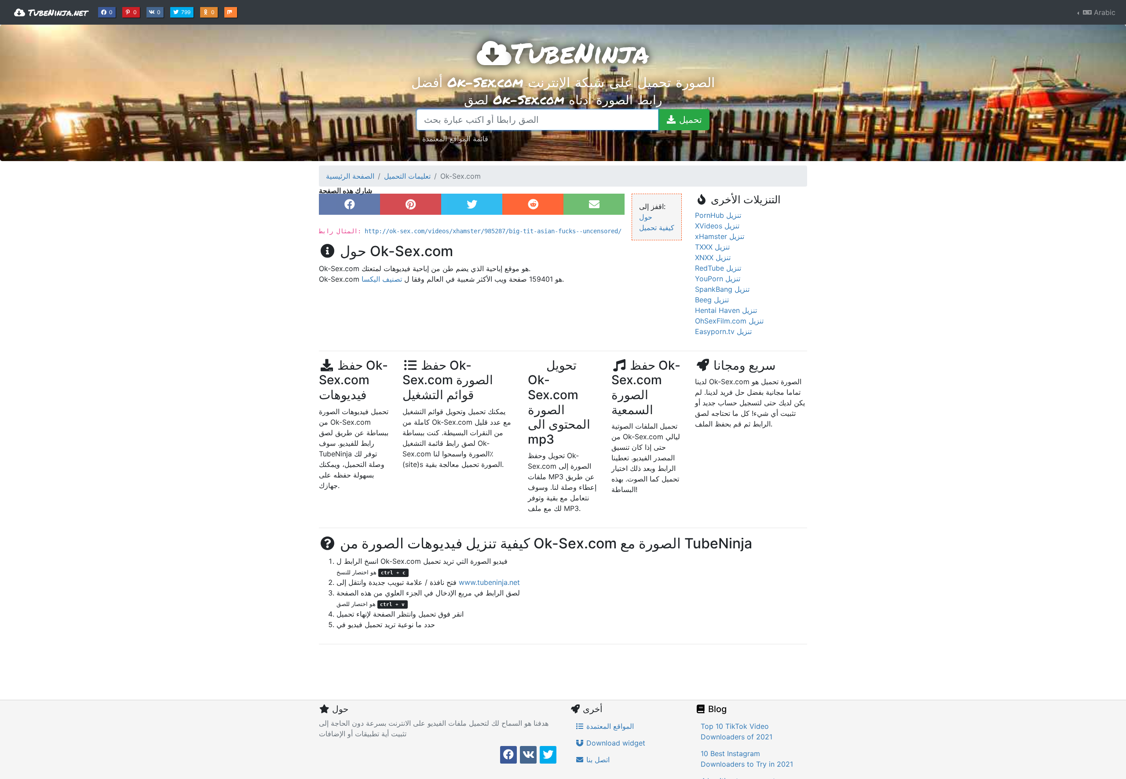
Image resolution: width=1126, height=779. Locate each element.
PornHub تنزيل (718, 215)
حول (645, 217)
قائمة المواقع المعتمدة (455, 138)
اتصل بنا (597, 759)
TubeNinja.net (56, 12)
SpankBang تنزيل (722, 289)
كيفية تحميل (656, 227)
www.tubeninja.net (489, 582)
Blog (716, 709)
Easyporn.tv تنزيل (723, 331)
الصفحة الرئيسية (350, 176)
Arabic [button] (1103, 12)
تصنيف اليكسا (382, 279)
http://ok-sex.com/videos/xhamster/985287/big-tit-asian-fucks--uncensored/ (493, 231)
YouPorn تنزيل (717, 278)
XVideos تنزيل (717, 225)
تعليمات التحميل (407, 176)
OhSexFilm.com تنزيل (729, 320)
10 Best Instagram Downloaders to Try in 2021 (747, 758)
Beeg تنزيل (712, 299)
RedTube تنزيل (718, 268)
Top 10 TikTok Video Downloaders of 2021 (736, 731)
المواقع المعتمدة (609, 726)
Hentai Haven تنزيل (726, 310)
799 (187, 11)
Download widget (614, 743)
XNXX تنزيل (713, 257)
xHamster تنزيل (719, 236)
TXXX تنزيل (712, 247)
